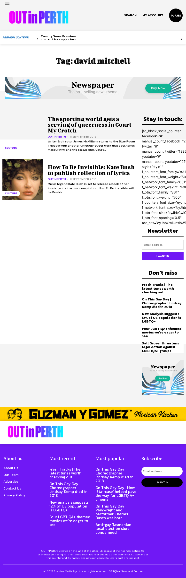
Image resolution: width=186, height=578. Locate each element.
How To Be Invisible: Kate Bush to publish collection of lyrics (91, 170)
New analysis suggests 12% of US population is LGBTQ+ (161, 317)
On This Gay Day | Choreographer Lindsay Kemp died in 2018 (162, 303)
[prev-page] (38, 39)
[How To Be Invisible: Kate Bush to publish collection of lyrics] (22, 179)
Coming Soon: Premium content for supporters (58, 38)
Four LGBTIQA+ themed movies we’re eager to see (161, 332)
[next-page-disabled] (182, 39)
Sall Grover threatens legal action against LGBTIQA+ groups (160, 347)
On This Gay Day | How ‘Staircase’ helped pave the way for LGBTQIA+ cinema (115, 493)
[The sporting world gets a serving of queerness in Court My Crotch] (22, 134)
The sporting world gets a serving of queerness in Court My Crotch (89, 124)
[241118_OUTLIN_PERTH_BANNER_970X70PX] (93, 413)
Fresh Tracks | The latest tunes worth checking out (158, 288)
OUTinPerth (57, 136)
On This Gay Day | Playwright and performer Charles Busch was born (111, 512)
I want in (162, 256)
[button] (130, 15)
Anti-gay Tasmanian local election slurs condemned (113, 528)
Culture (11, 148)
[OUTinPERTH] (38, 17)
